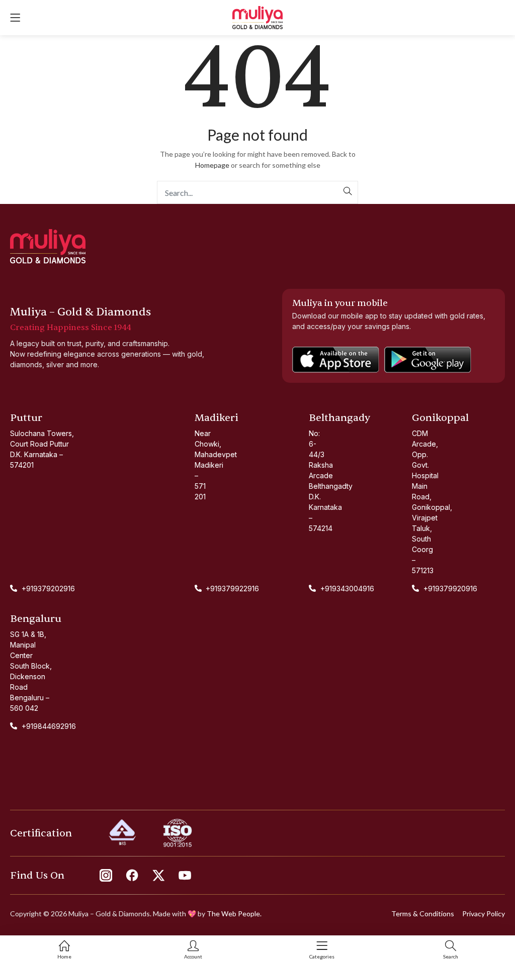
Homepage (212, 165)
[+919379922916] (196, 588)
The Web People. (234, 913)
